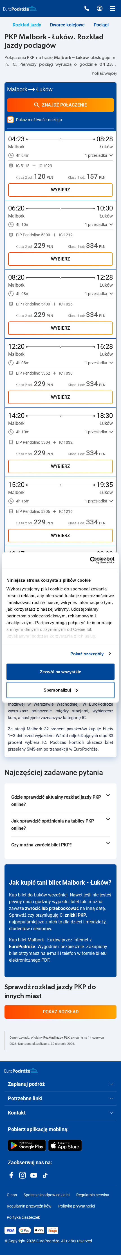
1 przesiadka (96, 155)
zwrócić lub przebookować (52, 908)
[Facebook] (11, 1175)
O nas (12, 1195)
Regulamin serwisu (92, 1195)
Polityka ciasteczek (23, 1217)
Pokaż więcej (104, 73)
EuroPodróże (22, 946)
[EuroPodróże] (21, 1070)
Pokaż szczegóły (87, 653)
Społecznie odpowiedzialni (47, 1195)
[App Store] (65, 1145)
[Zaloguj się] (99, 8)
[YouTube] (33, 1175)
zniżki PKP (75, 915)
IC (14, 64)
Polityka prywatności (76, 1206)
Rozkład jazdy (27, 25)
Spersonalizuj (57, 690)
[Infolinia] (86, 8)
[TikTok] (45, 1175)
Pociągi (101, 25)
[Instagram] (22, 1175)
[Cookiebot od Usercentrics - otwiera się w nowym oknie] (90, 560)
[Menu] (112, 8)
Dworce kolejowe (67, 25)
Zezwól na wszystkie (60, 671)
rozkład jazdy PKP (59, 987)
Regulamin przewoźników (29, 1206)
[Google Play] (27, 1145)
